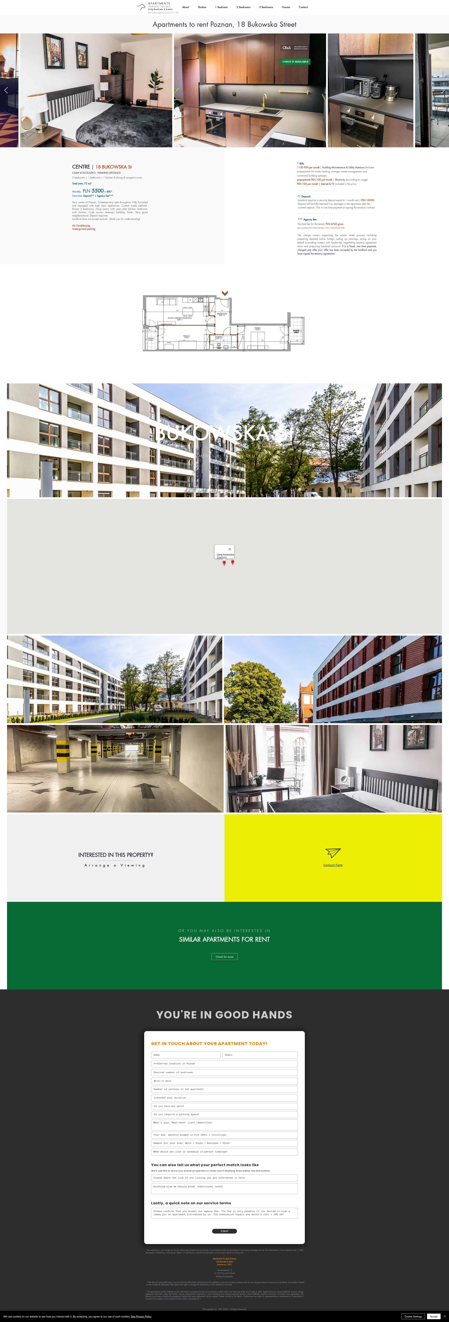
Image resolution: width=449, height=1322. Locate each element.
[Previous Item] (6, 90)
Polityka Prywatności (224, 1276)
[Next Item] (443, 90)
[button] (301, 7)
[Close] (445, 1316)
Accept (434, 1316)
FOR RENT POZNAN (159, 6)
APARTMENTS (159, 3)
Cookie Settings (413, 1316)
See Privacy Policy (141, 1316)
